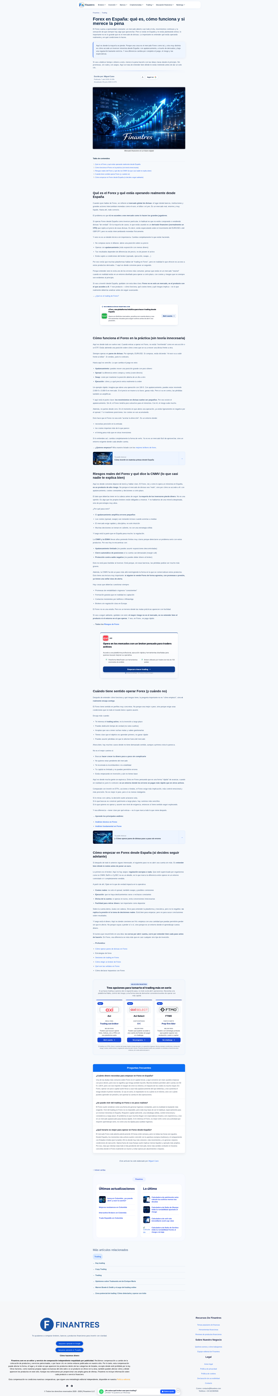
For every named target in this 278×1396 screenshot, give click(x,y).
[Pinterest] (72, 1386)
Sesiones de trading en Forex (107, 958)
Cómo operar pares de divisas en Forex (111, 949)
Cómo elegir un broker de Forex (108, 962)
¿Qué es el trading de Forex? (107, 296)
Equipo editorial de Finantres (208, 1352)
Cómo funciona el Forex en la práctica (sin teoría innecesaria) (117, 167)
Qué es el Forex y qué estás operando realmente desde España (117, 164)
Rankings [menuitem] (179, 5)
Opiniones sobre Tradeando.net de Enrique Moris (115, 1281)
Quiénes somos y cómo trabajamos (208, 1347)
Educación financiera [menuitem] (164, 5)
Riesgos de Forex (111, 624)
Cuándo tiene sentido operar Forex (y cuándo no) (112, 174)
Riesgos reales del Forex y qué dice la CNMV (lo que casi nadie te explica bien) (123, 171)
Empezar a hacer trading (137, 669)
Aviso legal (208, 1364)
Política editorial (123, 1379)
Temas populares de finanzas (208, 1325)
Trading (104, 13)
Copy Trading (101, 1269)
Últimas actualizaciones (117, 1189)
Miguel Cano (153, 1161)
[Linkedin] (67, 1386)
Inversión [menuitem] (112, 5)
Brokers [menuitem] (101, 5)
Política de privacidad (208, 1369)
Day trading (100, 1263)
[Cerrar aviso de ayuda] (178, 1390)
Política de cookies (208, 1374)
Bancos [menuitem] (123, 5)
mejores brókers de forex (146, 448)
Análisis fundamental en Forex (108, 826)
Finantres (96, 13)
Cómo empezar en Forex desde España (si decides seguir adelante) (119, 177)
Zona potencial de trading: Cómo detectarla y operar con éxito (120, 1293)
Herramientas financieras (208, 1330)
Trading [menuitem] (149, 5)
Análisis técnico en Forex (106, 822)
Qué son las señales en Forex (107, 966)
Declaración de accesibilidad (208, 1378)
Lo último (150, 1189)
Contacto (208, 1383)
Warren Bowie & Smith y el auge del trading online (115, 1287)
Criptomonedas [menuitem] (136, 5)
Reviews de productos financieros (208, 1334)
